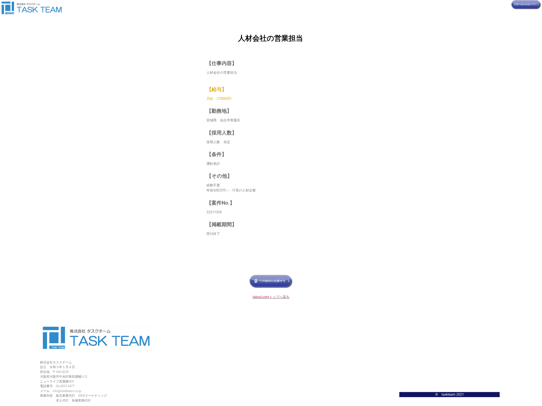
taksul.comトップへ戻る (271, 297)
